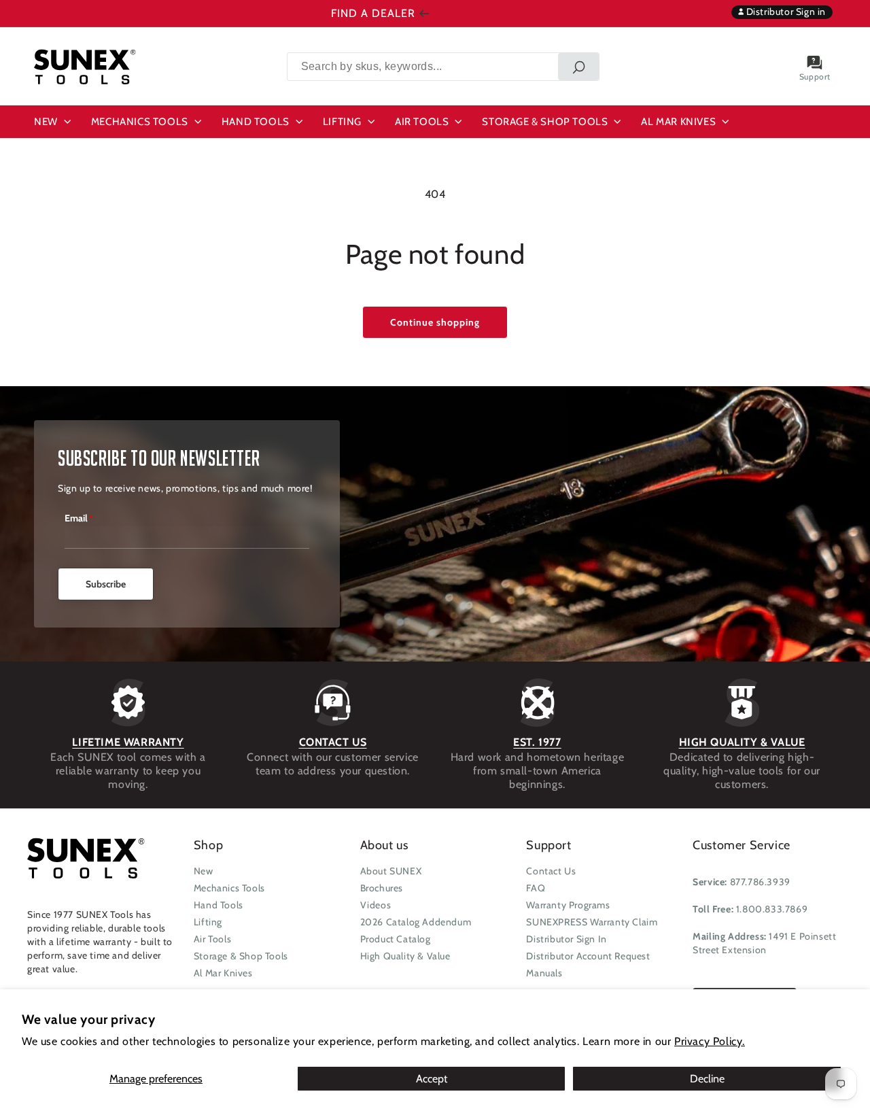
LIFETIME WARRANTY (128, 742)
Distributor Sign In (566, 939)
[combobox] (443, 66)
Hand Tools (218, 905)
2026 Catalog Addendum (416, 922)
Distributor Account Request (588, 956)
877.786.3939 (760, 882)
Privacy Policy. (709, 1041)
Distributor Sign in (785, 11)
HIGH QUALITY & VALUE (742, 742)
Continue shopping (435, 322)
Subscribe (106, 584)
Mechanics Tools (229, 888)
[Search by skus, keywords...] (578, 66)
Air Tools (212, 939)
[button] (54, 121)
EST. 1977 (537, 742)
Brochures (381, 888)
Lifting (208, 922)
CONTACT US (333, 742)
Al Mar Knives (223, 973)
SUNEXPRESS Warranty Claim (591, 922)
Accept (431, 1078)
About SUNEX (391, 871)
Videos (376, 905)
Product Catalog (395, 939)
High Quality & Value (405, 956)
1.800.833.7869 (771, 909)
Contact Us (551, 871)
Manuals (544, 973)
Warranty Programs (568, 905)
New (203, 871)
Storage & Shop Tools (241, 956)
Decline (707, 1078)
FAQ (535, 888)
